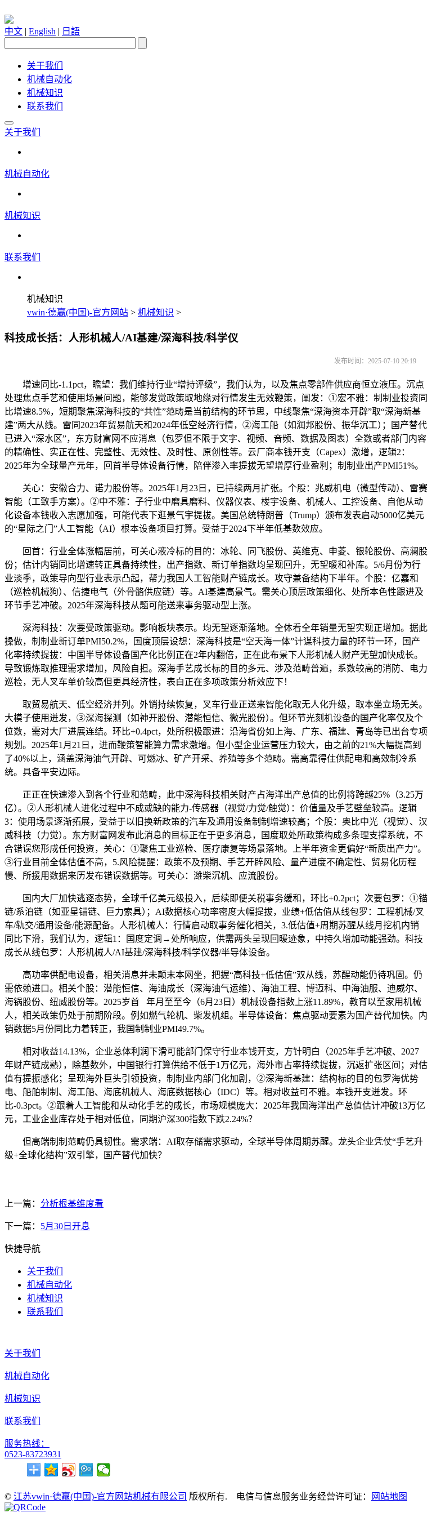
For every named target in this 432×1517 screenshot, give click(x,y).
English (42, 31)
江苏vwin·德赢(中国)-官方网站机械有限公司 (100, 1496)
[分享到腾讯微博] (86, 1469)
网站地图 (389, 1496)
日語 (71, 31)
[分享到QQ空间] (51, 1469)
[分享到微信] (104, 1469)
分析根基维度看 (72, 1203)
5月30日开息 (65, 1226)
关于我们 (45, 65)
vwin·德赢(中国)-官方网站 (77, 312)
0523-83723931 (32, 1454)
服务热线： (27, 1443)
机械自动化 (49, 79)
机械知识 (45, 92)
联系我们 (45, 106)
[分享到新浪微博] (69, 1469)
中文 (13, 31)
